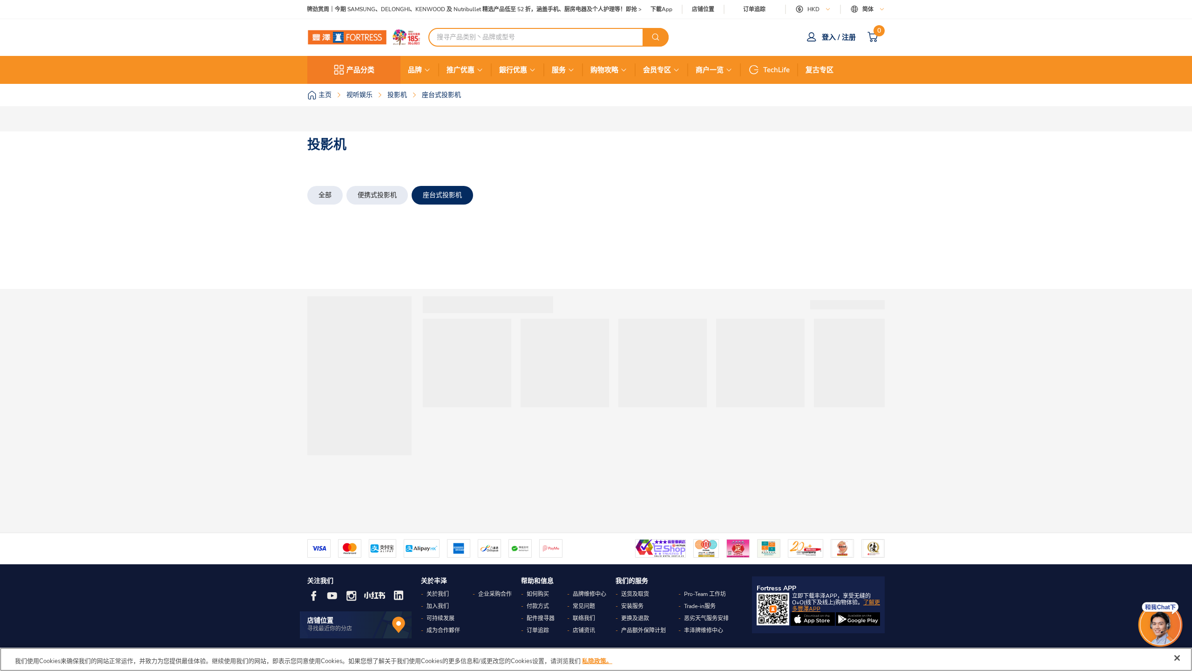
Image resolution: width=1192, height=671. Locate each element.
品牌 (415, 70)
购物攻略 (604, 70)
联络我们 (584, 618)
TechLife (776, 70)
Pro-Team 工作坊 (705, 594)
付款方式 (538, 606)
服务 (559, 70)
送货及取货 (635, 594)
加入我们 (438, 606)
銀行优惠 (513, 70)
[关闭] (1177, 658)
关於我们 (438, 594)
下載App (661, 9)
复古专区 (819, 70)
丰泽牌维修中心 (703, 630)
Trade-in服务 (700, 606)
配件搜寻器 (541, 618)
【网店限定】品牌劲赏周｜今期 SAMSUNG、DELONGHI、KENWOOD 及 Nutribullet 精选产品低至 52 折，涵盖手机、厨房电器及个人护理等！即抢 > (455, 9)
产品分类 (360, 70)
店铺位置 (703, 9)
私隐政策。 (597, 661)
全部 (325, 195)
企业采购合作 (495, 594)
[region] (596, 659)
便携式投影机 (377, 195)
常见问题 (584, 606)
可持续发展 (440, 618)
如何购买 (538, 594)
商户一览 (710, 70)
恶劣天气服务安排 (706, 618)
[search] (656, 37)
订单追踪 (754, 9)
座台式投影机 (442, 195)
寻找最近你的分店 (329, 628)
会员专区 (657, 70)
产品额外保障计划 (643, 630)
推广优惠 (460, 70)
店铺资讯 (584, 630)
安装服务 (632, 606)
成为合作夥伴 (443, 630)
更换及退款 (635, 618)
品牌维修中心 (589, 594)
